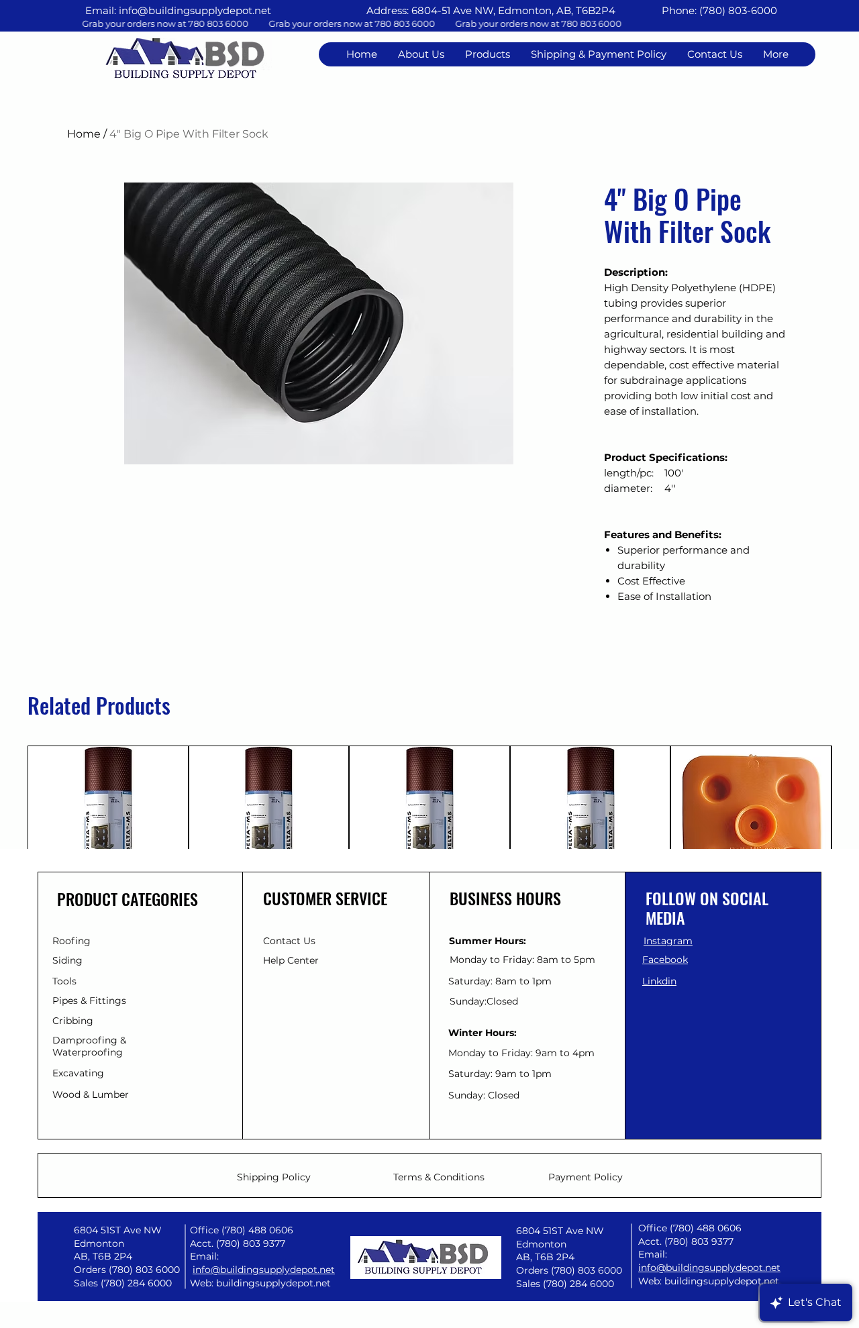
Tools (64, 981)
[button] (714, 54)
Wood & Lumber (90, 1094)
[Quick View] (108, 826)
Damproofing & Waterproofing (89, 1046)
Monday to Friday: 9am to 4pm (521, 1053)
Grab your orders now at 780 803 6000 (417, 23)
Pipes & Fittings (89, 1000)
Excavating (78, 1073)
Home (84, 133)
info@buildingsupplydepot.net (195, 10)
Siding (67, 960)
